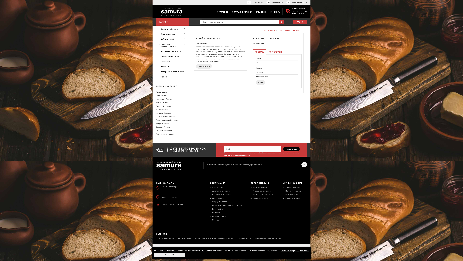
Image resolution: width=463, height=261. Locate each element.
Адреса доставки (163, 106)
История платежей (164, 131)
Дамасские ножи (203, 238)
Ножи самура (269, 30)
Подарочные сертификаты (172, 72)
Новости (216, 213)
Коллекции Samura (169, 29)
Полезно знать (219, 216)
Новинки (164, 67)
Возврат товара (163, 127)
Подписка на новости (165, 134)
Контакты (275, 12)
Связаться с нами (261, 198)
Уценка (163, 77)
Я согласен (169, 255)
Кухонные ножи (167, 34)
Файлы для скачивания (166, 117)
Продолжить (204, 66)
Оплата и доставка (242, 12)
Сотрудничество (219, 202)
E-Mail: (258, 59)
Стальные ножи (244, 238)
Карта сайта (217, 209)
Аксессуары (165, 62)
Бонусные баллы (163, 124)
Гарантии (261, 12)
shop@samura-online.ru (173, 204)
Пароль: (259, 68)
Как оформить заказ (221, 194)
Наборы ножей (167, 39)
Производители (260, 187)
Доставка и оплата (221, 191)
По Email (259, 52)
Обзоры (215, 220)
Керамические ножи (223, 238)
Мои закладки (162, 110)
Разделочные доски (169, 56)
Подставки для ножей (170, 51)
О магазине (222, 12)
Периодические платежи (167, 120)
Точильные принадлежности (168, 45)
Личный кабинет (163, 103)
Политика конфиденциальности (227, 205)
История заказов (163, 113)
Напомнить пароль (164, 99)
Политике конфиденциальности (295, 251)
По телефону (276, 52)
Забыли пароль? (262, 76)
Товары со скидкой (262, 191)
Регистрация (161, 95)
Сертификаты (218, 198)
